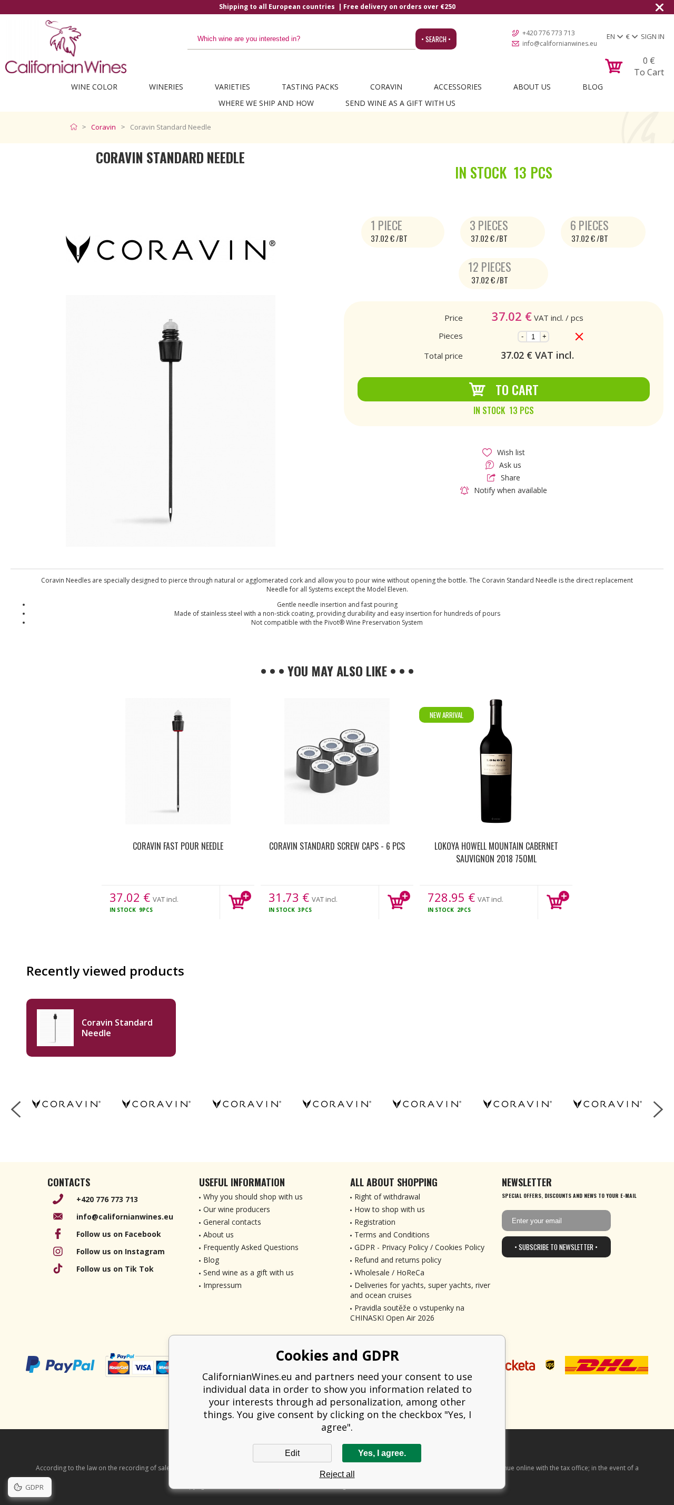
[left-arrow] (16, 1109)
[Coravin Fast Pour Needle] (178, 761)
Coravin (386, 87)
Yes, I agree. (382, 1453)
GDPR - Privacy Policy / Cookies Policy (419, 1247)
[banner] (65, 46)
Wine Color (94, 87)
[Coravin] (66, 1104)
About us (218, 1234)
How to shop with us (389, 1209)
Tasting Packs (310, 87)
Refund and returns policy (397, 1260)
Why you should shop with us (253, 1197)
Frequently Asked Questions (251, 1247)
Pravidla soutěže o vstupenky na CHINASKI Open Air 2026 (407, 1313)
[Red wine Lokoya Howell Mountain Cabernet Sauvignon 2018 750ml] (496, 761)
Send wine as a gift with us (400, 103)
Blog (592, 87)
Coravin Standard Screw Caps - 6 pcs (337, 846)
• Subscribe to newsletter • (556, 1247)
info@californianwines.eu (559, 43)
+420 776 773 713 (548, 32)
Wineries (166, 87)
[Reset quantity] (579, 336)
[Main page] (76, 127)
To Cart (517, 389)
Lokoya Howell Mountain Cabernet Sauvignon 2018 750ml (496, 852)
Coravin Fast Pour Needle (178, 846)
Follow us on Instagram (120, 1251)
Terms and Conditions (392, 1234)
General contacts (232, 1222)
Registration (374, 1222)
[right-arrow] (658, 1109)
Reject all (337, 1474)
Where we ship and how (266, 103)
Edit (292, 1453)
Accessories (458, 87)
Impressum (222, 1285)
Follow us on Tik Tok (115, 1269)
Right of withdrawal (387, 1197)
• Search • (436, 39)
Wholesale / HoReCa (389, 1272)
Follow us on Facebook (118, 1234)
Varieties (232, 87)
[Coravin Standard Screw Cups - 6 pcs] (337, 761)
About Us (532, 87)
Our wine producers (236, 1209)
